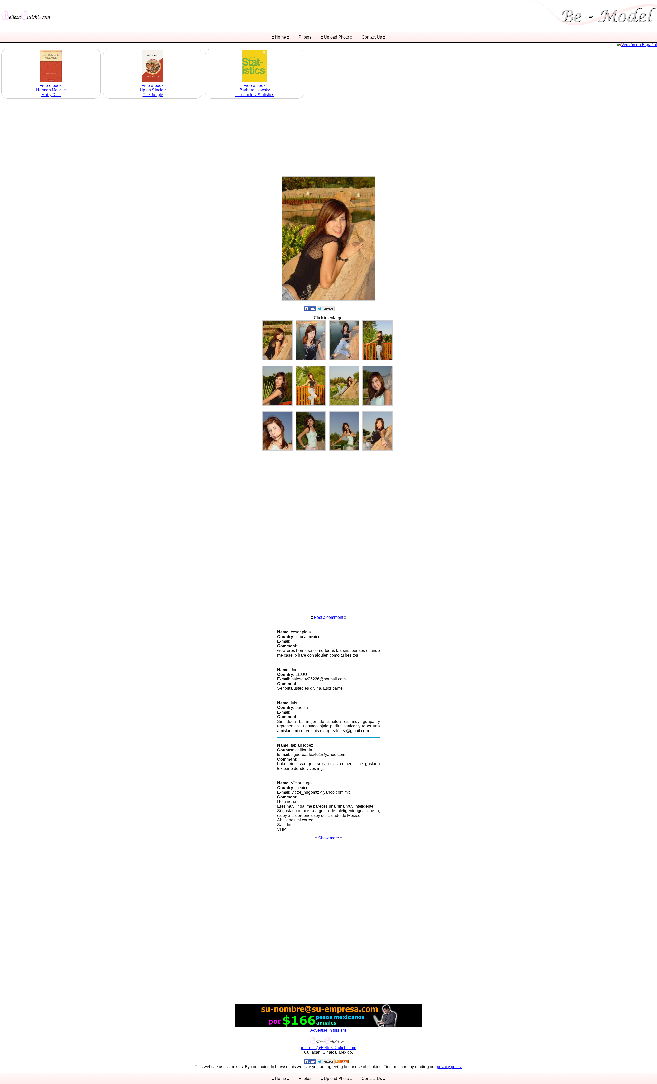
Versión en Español (639, 45)
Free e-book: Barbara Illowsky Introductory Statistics (254, 90)
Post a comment (328, 617)
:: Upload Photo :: (336, 37)
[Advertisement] (328, 136)
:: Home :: (280, 37)
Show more (328, 838)
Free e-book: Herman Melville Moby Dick (51, 90)
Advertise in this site (328, 1030)
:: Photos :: (304, 37)
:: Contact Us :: (372, 37)
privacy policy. (449, 1066)
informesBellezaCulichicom (328, 1047)
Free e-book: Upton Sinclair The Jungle (153, 90)
